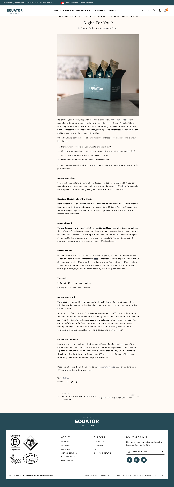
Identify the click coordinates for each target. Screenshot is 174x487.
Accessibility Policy (90, 475)
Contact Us (99, 442)
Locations (98, 445)
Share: (60, 382)
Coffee (66, 378)
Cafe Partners (68, 457)
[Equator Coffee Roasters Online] (14, 10)
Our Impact (66, 445)
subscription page (106, 367)
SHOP (56, 10)
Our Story (65, 442)
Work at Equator (69, 453)
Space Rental (67, 461)
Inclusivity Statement (143, 475)
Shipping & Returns (102, 453)
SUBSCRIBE (68, 10)
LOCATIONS (98, 10)
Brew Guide (66, 449)
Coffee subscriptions (120, 120)
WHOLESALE (82, 10)
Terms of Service (123, 475)
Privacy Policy (107, 475)
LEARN (111, 10)
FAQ (95, 449)
